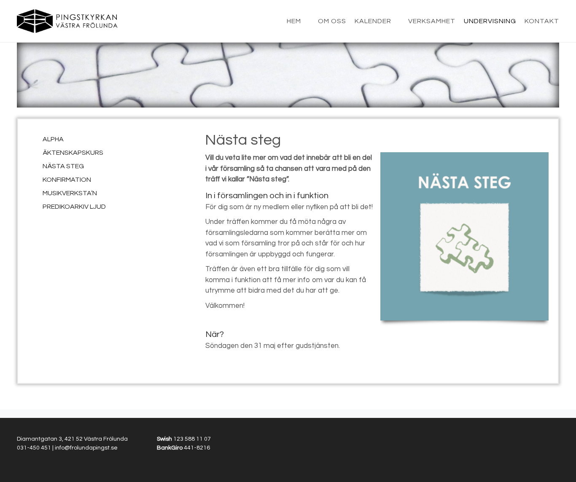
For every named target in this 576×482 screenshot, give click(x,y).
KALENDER (373, 21)
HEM (294, 21)
